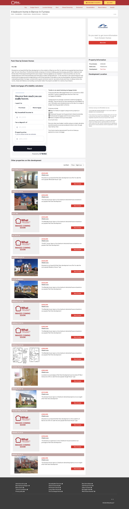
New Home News (86, 483)
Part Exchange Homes (55, 491)
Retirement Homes (54, 487)
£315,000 (45, 392)
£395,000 (45, 326)
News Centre (19, 487)
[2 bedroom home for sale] (26, 413)
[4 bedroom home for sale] (26, 172)
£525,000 (45, 173)
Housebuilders (18, 14)
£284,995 (45, 458)
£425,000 (45, 261)
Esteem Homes (27, 14)
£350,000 (45, 370)
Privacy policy (19, 491)
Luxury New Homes (54, 489)
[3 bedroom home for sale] (26, 391)
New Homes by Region (22, 485)
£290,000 (45, 436)
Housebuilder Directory (55, 483)
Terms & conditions (21, 489)
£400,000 (45, 305)
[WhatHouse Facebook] (114, 14)
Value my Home (86, 487)
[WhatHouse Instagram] (115, 14)
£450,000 (45, 195)
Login (110, 2)
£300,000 (45, 414)
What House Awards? (88, 491)
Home (12, 14)
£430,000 (45, 239)
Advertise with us (20, 483)
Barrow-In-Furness (36, 14)
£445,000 (45, 217)
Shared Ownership (54, 485)
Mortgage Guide (86, 489)
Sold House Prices (87, 485)
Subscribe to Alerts (93, 2)
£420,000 (45, 283)
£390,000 (45, 348)
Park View (103, 69)
